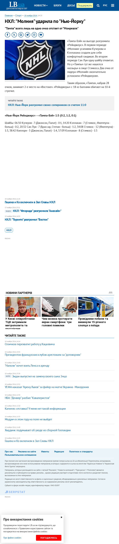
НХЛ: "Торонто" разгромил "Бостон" (26, 219)
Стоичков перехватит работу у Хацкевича (30, 344)
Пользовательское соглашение (20, 454)
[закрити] (61, 517)
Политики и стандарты (81, 451)
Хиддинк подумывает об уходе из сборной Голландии (38, 430)
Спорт (18, 15)
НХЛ (8, 230)
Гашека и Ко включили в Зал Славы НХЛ (30, 202)
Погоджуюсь (48, 538)
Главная (9, 15)
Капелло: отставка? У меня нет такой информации (35, 408)
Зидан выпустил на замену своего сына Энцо (36, 376)
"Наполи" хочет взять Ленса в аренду (27, 365)
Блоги (57, 5)
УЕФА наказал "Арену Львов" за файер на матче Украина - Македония (47, 387)
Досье (71, 5)
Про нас (9, 451)
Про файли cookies (12, 537)
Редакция (59, 451)
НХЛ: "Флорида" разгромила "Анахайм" (33, 211)
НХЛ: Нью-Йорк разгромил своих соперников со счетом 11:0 (47, 105)
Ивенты (45, 451)
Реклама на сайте (27, 451)
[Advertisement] (59, 260)
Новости (40, 5)
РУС (105, 5)
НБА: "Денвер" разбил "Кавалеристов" (27, 398)
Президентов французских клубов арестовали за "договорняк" (43, 355)
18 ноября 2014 (30, 15)
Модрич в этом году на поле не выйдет (28, 419)
